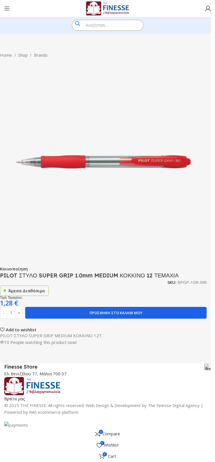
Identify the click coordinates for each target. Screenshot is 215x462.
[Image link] (32, 385)
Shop (23, 55)
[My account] (208, 8)
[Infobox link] (107, 367)
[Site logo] (107, 8)
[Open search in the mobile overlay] (108, 25)
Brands (41, 55)
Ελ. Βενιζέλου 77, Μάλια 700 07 (35, 373)
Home (6, 55)
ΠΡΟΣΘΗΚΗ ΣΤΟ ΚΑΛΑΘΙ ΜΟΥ (116, 312)
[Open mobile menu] (7, 8)
